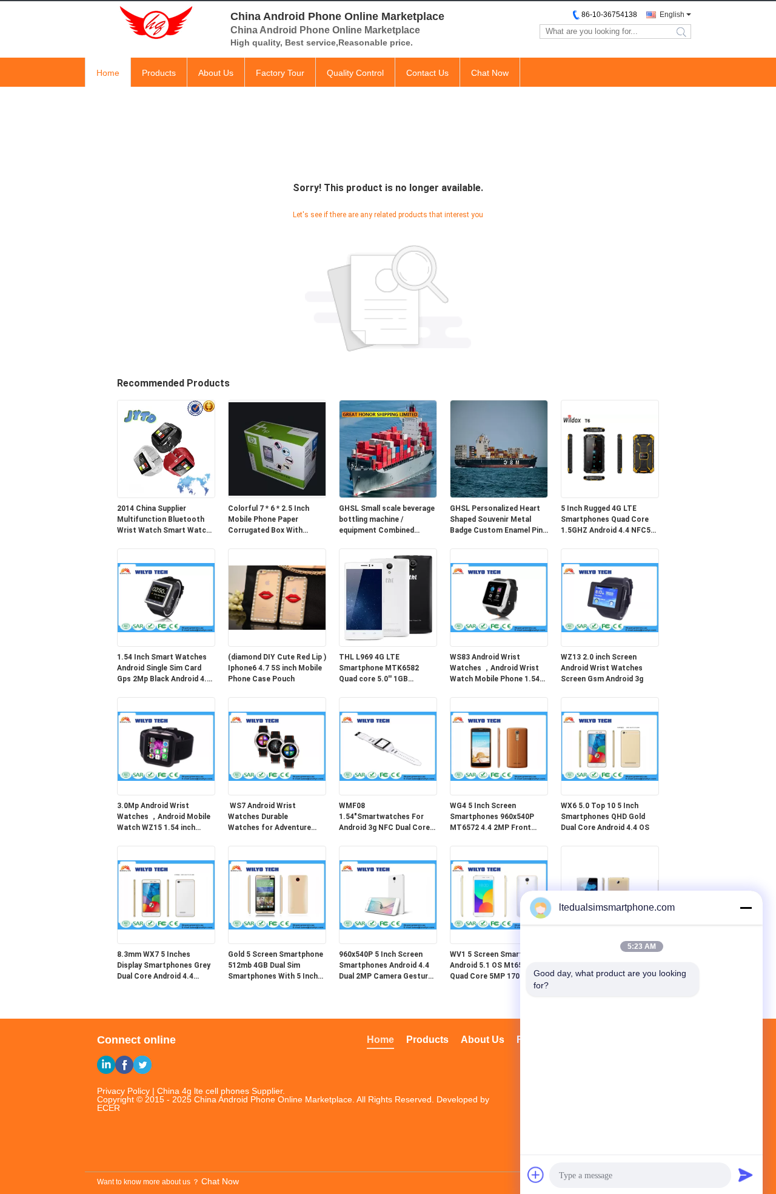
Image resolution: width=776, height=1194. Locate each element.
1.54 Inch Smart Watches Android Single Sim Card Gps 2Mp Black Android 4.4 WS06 (164, 668)
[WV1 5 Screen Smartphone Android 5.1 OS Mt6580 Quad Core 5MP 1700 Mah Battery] (498, 941)
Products (159, 73)
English (672, 14)
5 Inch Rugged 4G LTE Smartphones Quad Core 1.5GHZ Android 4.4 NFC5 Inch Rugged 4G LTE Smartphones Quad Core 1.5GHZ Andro (606, 520)
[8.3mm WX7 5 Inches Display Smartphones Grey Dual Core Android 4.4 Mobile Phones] (166, 941)
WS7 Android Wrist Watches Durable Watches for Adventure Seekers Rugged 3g (269, 817)
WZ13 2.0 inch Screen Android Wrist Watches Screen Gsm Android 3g (602, 668)
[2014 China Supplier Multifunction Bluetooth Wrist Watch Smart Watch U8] (166, 495)
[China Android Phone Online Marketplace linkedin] (106, 1064)
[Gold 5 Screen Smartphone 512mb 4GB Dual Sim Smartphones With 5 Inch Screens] (277, 941)
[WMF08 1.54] (388, 792)
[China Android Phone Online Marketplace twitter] (142, 1064)
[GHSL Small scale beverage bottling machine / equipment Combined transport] (388, 495)
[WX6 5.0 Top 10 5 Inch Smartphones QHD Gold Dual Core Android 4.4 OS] (609, 792)
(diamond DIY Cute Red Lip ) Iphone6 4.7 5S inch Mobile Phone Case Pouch (277, 668)
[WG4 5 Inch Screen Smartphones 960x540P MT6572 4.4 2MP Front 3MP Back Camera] (498, 792)
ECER (108, 1108)
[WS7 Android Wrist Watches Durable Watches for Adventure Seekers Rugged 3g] (277, 792)
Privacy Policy (123, 1091)
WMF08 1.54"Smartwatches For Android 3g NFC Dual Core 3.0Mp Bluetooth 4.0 (384, 817)
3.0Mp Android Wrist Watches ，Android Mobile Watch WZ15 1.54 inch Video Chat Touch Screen (163, 817)
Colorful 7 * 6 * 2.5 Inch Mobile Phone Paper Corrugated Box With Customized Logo (268, 520)
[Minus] (745, 907)
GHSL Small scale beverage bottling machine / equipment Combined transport (387, 520)
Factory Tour (280, 73)
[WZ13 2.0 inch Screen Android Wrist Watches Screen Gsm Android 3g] (609, 643)
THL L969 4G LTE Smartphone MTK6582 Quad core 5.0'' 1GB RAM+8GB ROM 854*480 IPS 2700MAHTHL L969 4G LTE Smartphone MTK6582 (386, 668)
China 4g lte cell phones (203, 1091)
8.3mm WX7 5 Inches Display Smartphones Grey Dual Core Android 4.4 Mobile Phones (163, 966)
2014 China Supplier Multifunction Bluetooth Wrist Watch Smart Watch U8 (163, 520)
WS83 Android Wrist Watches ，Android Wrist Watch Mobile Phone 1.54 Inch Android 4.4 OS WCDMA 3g (495, 668)
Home (107, 73)
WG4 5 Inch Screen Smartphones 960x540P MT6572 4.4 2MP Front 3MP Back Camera (492, 817)
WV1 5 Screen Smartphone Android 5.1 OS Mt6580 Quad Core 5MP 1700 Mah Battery (497, 966)
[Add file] (535, 1174)
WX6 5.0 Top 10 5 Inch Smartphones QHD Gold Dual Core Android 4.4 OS (605, 816)
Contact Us (427, 73)
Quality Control (355, 73)
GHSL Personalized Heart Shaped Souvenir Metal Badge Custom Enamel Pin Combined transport (496, 520)
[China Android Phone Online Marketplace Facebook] (124, 1064)
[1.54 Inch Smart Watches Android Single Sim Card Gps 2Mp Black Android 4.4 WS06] (166, 643)
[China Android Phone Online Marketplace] (151, 23)
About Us (215, 73)
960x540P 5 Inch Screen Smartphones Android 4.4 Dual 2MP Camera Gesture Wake (385, 966)
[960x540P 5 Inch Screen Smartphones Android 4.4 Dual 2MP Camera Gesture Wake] (388, 941)
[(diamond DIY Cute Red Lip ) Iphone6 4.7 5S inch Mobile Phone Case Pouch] (277, 643)
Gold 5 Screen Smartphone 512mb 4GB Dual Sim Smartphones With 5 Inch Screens (275, 966)
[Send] (745, 1174)
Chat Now (490, 73)
